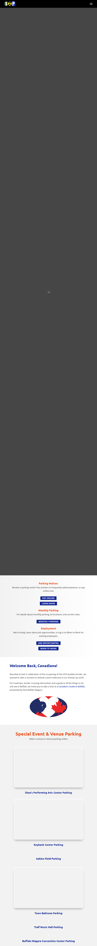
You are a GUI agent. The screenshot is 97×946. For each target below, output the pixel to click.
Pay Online (48, 598)
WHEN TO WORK (48, 648)
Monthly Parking (48, 621)
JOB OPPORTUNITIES (48, 643)
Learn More (48, 603)
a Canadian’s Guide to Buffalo (71, 686)
